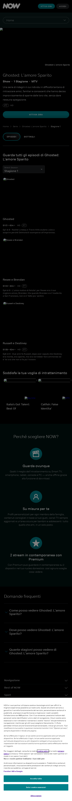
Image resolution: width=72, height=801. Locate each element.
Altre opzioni (36, 795)
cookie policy (43, 751)
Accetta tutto (36, 778)
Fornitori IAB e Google (13, 771)
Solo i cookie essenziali (36, 787)
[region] (36, 749)
